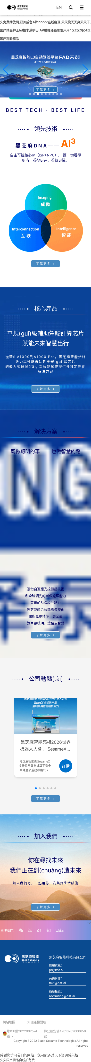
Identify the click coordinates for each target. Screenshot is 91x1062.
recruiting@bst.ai (62, 996)
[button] (30, 94)
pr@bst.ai (56, 970)
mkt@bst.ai (57, 983)
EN (59, 7)
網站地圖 (9, 1022)
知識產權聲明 (36, 1022)
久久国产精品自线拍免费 (17, 1060)
